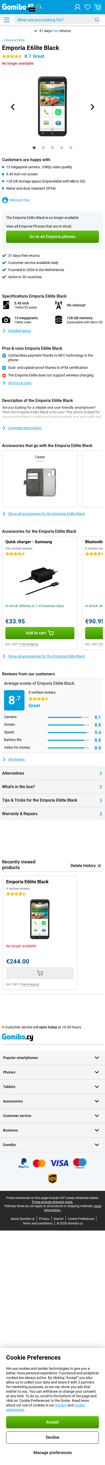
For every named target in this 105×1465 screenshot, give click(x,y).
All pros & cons (19, 383)
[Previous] (13, 107)
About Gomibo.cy (23, 1219)
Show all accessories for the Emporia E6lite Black (46, 514)
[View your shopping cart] (98, 7)
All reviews (16, 759)
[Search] (97, 20)
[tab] (34, 147)
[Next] (92, 107)
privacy (61, 1405)
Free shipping (29, 644)
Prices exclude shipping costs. (52, 1202)
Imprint (58, 1219)
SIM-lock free (19, 200)
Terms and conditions (37, 1223)
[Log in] (77, 7)
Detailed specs (19, 331)
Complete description (25, 428)
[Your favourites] (88, 7)
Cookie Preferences (81, 1219)
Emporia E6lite (14, 40)
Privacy (44, 1219)
